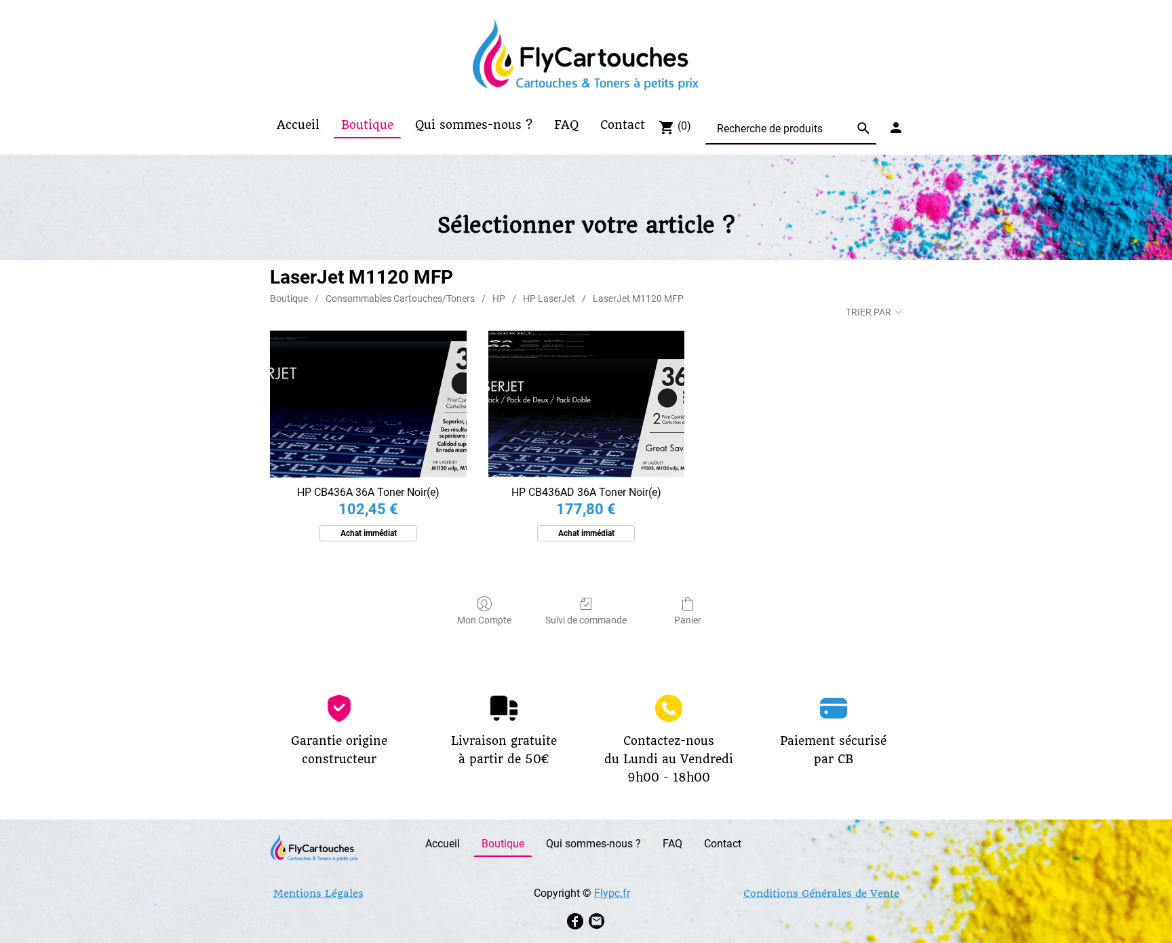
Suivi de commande (586, 620)
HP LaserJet (549, 298)
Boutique (289, 298)
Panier (687, 620)
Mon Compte (484, 620)
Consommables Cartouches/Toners (400, 298)
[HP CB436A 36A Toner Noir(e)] (368, 404)
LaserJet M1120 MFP (638, 298)
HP (498, 298)
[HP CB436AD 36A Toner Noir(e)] (586, 404)
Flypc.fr (612, 893)
